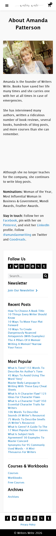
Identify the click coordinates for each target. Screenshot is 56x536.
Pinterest (9, 225)
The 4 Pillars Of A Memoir (24, 340)
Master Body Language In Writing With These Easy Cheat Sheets (27, 386)
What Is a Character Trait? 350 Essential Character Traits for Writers (27, 404)
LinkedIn (43, 225)
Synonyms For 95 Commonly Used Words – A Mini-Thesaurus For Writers (26, 448)
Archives (13, 496)
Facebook (10, 220)
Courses (13, 473)
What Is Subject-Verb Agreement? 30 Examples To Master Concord (26, 438)
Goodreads (17, 239)
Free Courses (16, 482)
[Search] (45, 276)
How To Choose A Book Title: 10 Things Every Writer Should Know (27, 314)
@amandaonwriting (17, 234)
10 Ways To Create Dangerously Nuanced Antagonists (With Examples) (26, 333)
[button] (6, 5)
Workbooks (15, 477)
